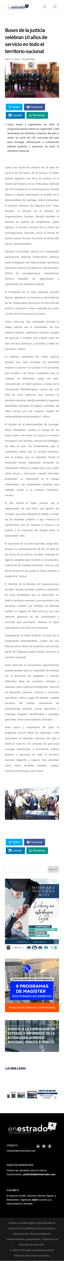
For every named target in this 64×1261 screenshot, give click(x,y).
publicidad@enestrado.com (39, 1174)
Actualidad (28, 59)
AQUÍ (35, 1199)
